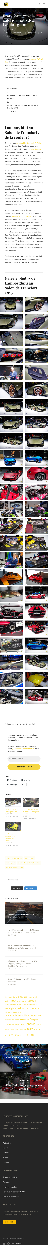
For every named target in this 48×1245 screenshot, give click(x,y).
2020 (20, 997)
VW (23, 1035)
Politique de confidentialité (14, 1192)
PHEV (6, 1024)
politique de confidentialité (23, 749)
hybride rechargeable (12, 1012)
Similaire (13, 111)
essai (18, 1008)
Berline (7, 1001)
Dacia (37, 1005)
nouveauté (24, 1019)
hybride (35, 1008)
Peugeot (34, 1019)
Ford (23, 1009)
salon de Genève (9, 1029)
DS (41, 1005)
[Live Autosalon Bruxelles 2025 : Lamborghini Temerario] (13, 826)
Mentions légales (10, 1187)
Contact (6, 1182)
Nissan (17, 1019)
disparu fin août (34, 149)
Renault (30, 1024)
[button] (44, 4)
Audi (35, 997)
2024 (26, 997)
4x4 (6, 997)
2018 (10, 997)
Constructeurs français (28, 1005)
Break (18, 1001)
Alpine (30, 997)
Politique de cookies (11, 1197)
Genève (28, 1009)
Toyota (37, 1029)
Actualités (32, 33)
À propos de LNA (10, 1177)
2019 (15, 997)
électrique (30, 1034)
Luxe (31, 1016)
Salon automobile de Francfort (29, 863)
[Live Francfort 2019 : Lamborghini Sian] (13, 802)
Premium (17, 1024)
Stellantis (22, 1029)
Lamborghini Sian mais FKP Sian (29, 143)
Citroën (31, 1000)
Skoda (16, 1029)
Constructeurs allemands (13, 1005)
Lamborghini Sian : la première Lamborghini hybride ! (31, 811)
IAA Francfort (29, 858)
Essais (5, 1148)
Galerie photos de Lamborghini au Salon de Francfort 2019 (23, 106)
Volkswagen (16, 1035)
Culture (6, 1162)
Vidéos (6, 1153)
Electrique (9, 1008)
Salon (38, 1024)
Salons (5, 1157)
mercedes (37, 1016)
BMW (13, 1001)
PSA (22, 1024)
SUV (30, 1029)
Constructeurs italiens (14, 858)
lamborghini (10, 863)
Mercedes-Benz (9, 1019)
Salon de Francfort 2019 (14, 867)
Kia (20, 1012)
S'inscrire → (9, 1222)
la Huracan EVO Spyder (21, 216)
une (7, 1034)
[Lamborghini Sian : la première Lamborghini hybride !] (31, 802)
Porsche (11, 1024)
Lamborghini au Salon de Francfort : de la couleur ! (22, 96)
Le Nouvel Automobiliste (17, 1015)
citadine (23, 1001)
